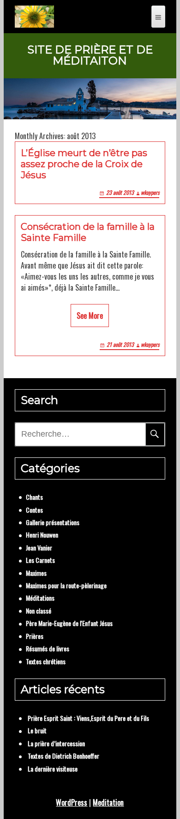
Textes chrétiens (46, 661)
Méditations (40, 598)
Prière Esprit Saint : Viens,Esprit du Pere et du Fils (88, 718)
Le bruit (37, 730)
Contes (34, 510)
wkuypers (150, 192)
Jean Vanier (39, 547)
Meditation (108, 802)
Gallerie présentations (52, 522)
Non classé (38, 610)
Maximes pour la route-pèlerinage (66, 585)
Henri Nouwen (42, 534)
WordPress (71, 802)
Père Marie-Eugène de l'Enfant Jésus (69, 623)
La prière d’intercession (56, 743)
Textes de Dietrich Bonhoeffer (63, 755)
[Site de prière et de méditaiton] (34, 16)
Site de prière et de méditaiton (90, 55)
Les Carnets (40, 560)
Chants (34, 497)
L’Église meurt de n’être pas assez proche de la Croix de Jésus (84, 164)
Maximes (36, 573)
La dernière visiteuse (53, 768)
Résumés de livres (47, 648)
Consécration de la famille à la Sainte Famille (88, 232)
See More (90, 315)
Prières (34, 636)
